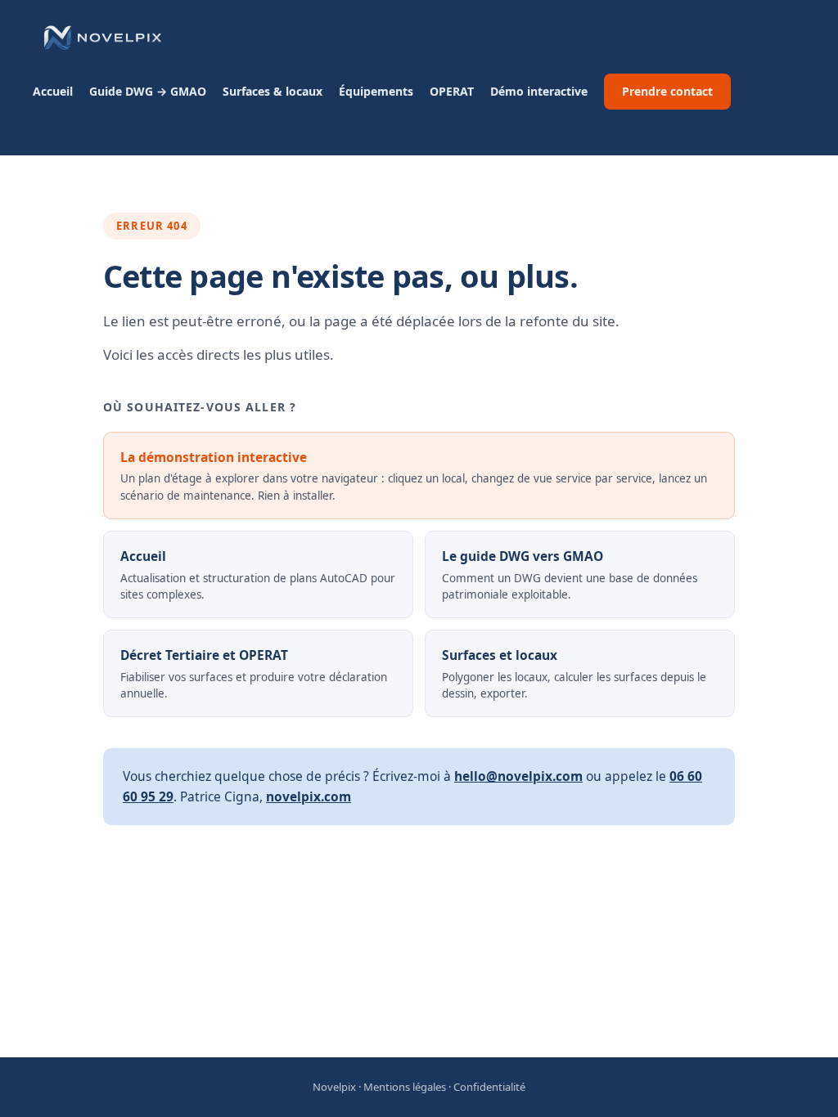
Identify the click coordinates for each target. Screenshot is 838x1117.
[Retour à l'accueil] (101, 38)
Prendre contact (667, 91)
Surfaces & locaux (272, 91)
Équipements (376, 91)
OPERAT (452, 91)
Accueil (53, 91)
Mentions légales (404, 1086)
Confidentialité (489, 1086)
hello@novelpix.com (518, 776)
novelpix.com (308, 796)
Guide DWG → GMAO (147, 91)
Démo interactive (539, 91)
